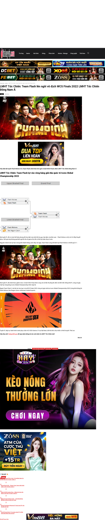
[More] (60, 341)
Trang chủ (2, 83)
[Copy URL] (54, 341)
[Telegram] (49, 341)
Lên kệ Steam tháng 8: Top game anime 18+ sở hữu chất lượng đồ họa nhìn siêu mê (12, 512)
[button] (88, 53)
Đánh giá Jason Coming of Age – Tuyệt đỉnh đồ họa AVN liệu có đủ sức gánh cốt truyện (12, 499)
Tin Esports (55, 348)
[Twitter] (38, 341)
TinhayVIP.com (12, 334)
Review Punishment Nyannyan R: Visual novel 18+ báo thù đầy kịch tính (12, 506)
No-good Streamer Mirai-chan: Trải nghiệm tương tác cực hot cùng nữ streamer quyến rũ (12, 478)
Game (6, 83)
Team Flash (48, 348)
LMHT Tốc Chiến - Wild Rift (38, 348)
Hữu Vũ (80, 337)
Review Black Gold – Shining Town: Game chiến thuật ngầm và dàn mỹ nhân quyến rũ (12, 486)
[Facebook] (32, 341)
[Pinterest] (44, 341)
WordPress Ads (4, 519)
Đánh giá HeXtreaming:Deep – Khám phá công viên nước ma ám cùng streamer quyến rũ (12, 492)
